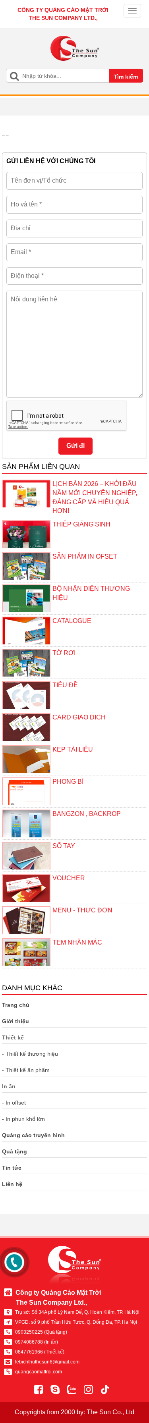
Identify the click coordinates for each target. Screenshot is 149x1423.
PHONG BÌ (67, 781)
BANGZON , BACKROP (86, 813)
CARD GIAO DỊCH (79, 717)
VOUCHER (68, 878)
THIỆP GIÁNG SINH (81, 524)
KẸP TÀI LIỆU (72, 749)
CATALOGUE (71, 620)
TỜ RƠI (63, 653)
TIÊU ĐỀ (65, 685)
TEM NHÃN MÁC (77, 942)
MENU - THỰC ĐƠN (82, 910)
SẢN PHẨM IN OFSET (84, 556)
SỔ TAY (63, 846)
